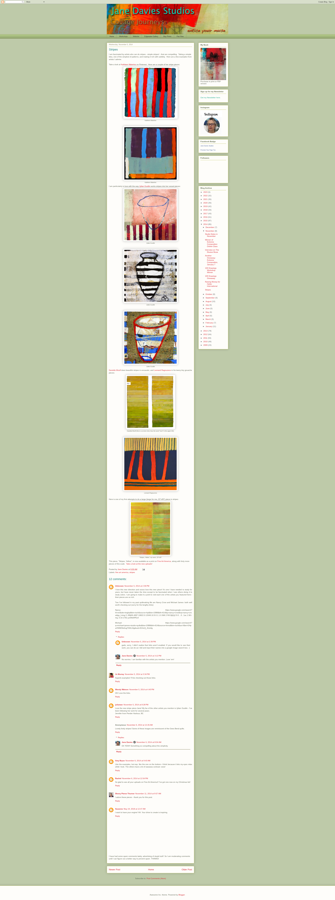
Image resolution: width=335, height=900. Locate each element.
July (207, 305)
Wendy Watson (122, 689)
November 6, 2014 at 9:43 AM (137, 761)
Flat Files (180, 36)
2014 (205, 224)
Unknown (119, 586)
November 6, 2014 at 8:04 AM (148, 742)
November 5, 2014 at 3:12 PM (148, 656)
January (209, 326)
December (210, 227)
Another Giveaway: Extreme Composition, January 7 (211, 260)
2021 (205, 199)
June (208, 308)
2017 (205, 213)
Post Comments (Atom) (156, 878)
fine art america (121, 572)
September (210, 298)
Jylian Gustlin (144, 186)
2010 (205, 341)
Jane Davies (127, 656)
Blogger (181, 895)
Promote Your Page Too (208, 150)
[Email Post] (143, 569)
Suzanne (119, 809)
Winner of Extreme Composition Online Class (211, 243)
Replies (121, 637)
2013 (205, 331)
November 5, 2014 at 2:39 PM (143, 642)
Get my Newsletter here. (210, 97)
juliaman (119, 705)
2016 (205, 217)
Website (136, 36)
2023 (205, 192)
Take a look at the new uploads (139, 564)
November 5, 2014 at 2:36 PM (136, 586)
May (208, 312)
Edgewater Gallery (151, 36)
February (210, 323)
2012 (205, 334)
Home (112, 36)
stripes (132, 572)
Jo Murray (119, 674)
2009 (205, 345)
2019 (205, 206)
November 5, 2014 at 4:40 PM (141, 689)
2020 (205, 203)
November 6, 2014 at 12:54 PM (135, 778)
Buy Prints (167, 36)
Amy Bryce (120, 761)
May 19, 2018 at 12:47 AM (135, 809)
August (209, 301)
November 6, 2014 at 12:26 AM (140, 725)
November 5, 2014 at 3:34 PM (137, 674)
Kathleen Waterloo (128, 64)
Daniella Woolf (115, 370)
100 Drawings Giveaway (210, 277)
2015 (205, 221)
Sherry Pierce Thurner (125, 794)
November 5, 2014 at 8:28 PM (136, 705)
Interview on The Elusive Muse (212, 251)
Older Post (187, 869)
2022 (205, 196)
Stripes (208, 290)
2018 (205, 210)
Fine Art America (164, 561)
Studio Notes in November (211, 235)
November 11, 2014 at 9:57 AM (148, 794)
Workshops (123, 36)
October (209, 294)
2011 (205, 338)
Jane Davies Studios (207, 146)
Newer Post (114, 869)
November (210, 231)
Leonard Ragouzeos (162, 370)
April (208, 316)
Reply (117, 632)
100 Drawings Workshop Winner (210, 270)
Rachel (118, 778)
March (208, 319)
